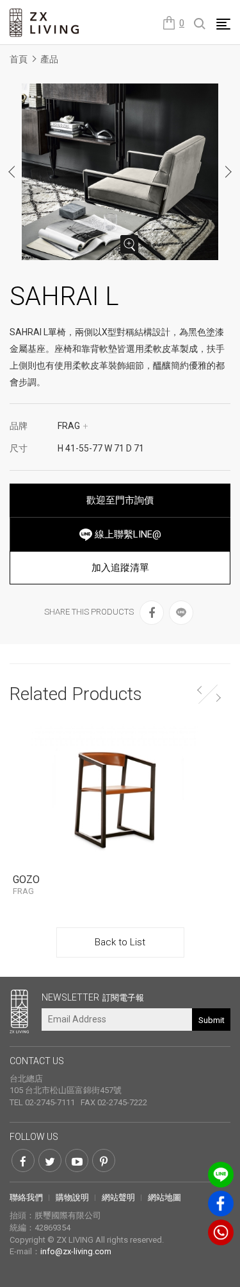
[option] (120, 171)
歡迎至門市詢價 (120, 500)
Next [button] (227, 171)
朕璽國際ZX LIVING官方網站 (45, 22)
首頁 (19, 59)
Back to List (120, 942)
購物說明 (72, 1197)
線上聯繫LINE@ (126, 534)
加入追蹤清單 (120, 567)
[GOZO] (120, 794)
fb (221, 1203)
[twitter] (49, 1160)
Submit (211, 1020)
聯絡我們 (26, 1197)
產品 (49, 59)
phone (221, 1232)
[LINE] (181, 612)
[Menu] (223, 24)
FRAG (73, 426)
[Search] (200, 24)
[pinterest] (103, 1160)
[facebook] (152, 612)
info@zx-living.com (75, 1251)
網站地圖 (164, 1197)
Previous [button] (12, 171)
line (221, 1174)
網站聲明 (118, 1197)
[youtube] (76, 1160)
